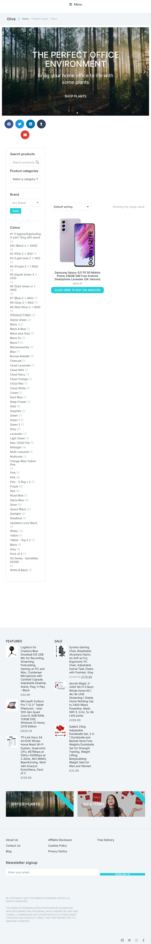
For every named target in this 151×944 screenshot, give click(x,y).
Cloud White (18, 388)
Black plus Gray (20, 333)
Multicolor (16, 456)
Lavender (16, 433)
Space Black (18, 509)
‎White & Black (19, 570)
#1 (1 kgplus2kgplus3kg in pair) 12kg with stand (25, 235)
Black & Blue (18, 329)
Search (37, 162)
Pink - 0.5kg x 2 (20, 481)
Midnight (15, 447)
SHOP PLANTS (75, 96)
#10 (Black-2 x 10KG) (23, 245)
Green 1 (15, 420)
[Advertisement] (25, 601)
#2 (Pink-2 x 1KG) (21, 253)
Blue (13, 351)
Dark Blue (16, 397)
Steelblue (16, 518)
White (13, 531)
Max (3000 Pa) (20, 442)
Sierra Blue (17, 500)
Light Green (17, 438)
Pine (13, 472)
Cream (14, 392)
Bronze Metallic (20, 356)
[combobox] (25, 179)
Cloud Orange (19, 379)
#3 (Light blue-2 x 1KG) (25, 258)
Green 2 (15, 424)
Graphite (15, 411)
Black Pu (15, 338)
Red (12, 491)
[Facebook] (122, 940)
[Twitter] (129, 940)
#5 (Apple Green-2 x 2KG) (23, 276)
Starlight (15, 513)
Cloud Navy (17, 374)
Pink (13, 477)
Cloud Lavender (20, 365)
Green (14, 415)
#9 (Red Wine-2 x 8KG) (25, 307)
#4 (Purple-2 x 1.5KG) (24, 266)
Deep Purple (18, 401)
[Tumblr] (143, 940)
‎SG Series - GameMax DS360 (24, 560)
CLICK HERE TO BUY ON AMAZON (77, 290)
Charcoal (15, 360)
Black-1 (14, 342)
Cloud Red (16, 383)
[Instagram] (136, 940)
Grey (13, 429)
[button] (75, 4)
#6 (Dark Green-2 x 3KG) (22, 288)
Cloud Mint (17, 370)
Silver (13, 504)
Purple (14, 486)
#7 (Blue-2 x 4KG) (21, 298)
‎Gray (13, 549)
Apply (15, 210)
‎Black (13, 544)
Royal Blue (16, 495)
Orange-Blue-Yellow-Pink (23, 462)
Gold (13, 406)
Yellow (14, 535)
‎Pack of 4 (16, 553)
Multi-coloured (19, 451)
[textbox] (24, 179)
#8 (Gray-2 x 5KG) (22, 302)
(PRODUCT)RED (20, 315)
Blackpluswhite (19, 347)
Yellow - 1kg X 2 (20, 540)
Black (13, 324)
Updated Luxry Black (23, 523)
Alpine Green (18, 319)
